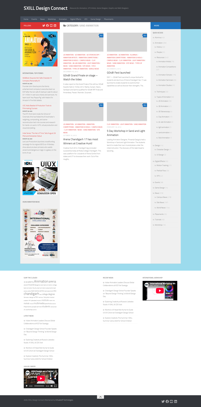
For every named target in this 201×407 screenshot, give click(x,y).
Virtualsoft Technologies (64, 400)
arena (52, 281)
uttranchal (54, 307)
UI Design (160, 155)
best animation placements (45, 288)
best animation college (50, 285)
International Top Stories (33, 73)
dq (34, 297)
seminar (39, 307)
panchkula (48, 303)
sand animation (75, 66)
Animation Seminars (165, 80)
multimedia (39, 303)
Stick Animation (164, 138)
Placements (108, 19)
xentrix (35, 309)
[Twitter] (43, 25)
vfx (24, 309)
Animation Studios (165, 85)
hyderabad (33, 300)
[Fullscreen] (55, 386)
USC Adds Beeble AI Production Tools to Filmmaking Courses (37, 107)
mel (54, 300)
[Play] (27, 386)
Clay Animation (125, 60)
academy (30, 282)
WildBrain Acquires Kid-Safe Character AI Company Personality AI (37, 79)
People (159, 52)
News (42, 19)
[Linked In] (55, 25)
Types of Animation (80, 69)
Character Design (163, 149)
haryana (46, 297)
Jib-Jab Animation (79, 63)
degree (51, 294)
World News (94, 69)
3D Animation (80, 55)
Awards (31, 285)
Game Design (96, 19)
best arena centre (37, 291)
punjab (34, 307)
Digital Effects (75, 19)
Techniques (161, 92)
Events (34, 19)
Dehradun (26, 297)
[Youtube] (51, 25)
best (42, 285)
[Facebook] (47, 25)
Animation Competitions (88, 58)
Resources (160, 57)
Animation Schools (70, 60)
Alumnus (133, 55)
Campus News (85, 60)
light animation (93, 63)
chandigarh (31, 294)
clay (40, 294)
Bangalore (37, 285)
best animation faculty (30, 288)
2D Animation (68, 55)
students (46, 306)
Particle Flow (161, 171)
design (31, 297)
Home (26, 19)
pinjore (54, 303)
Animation (63, 19)
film (36, 297)
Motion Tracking (162, 165)
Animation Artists (70, 58)
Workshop (52, 19)
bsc (55, 291)
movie (31, 303)
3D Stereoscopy (93, 55)
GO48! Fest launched (118, 72)
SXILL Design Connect (45, 8)
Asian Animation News (31, 202)
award (26, 285)
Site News (86, 66)
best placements (48, 291)
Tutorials (158, 220)
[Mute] (51, 386)
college (45, 294)
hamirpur (41, 297)
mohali (26, 303)
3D (24, 282)
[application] (41, 378)
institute (45, 300)
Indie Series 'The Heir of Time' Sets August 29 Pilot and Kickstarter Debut (39, 134)
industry (39, 300)
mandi (50, 300)
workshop (29, 310)
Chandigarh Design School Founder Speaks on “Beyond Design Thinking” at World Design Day (40, 332)
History (159, 47)
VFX (85, 19)
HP (29, 300)
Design (157, 145)
